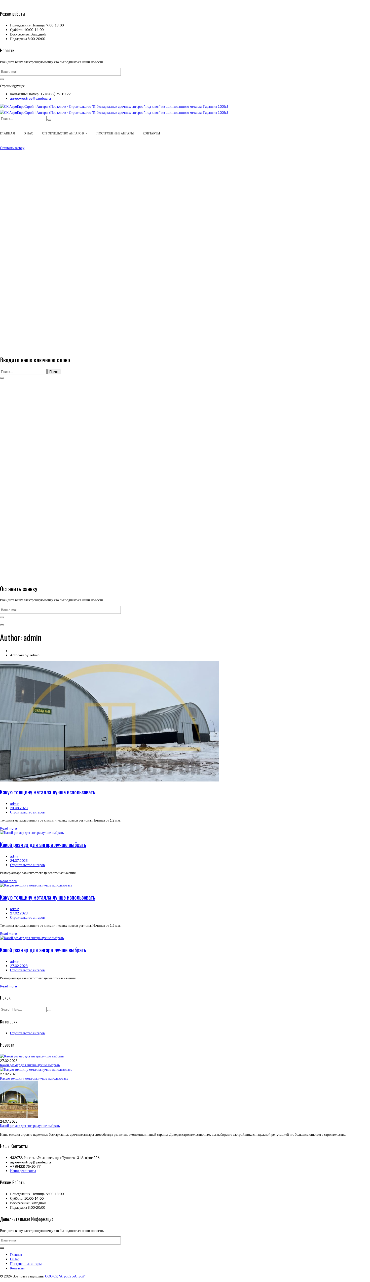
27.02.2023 (19, 913)
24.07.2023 (19, 860)
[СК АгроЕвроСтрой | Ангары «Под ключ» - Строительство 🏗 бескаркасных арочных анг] (114, 106)
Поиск (53, 372)
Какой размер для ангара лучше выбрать (43, 844)
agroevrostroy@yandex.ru (30, 98)
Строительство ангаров (27, 812)
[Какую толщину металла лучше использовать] (109, 780)
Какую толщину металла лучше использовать (47, 792)
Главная (16, 1254)
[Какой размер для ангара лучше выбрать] (32, 832)
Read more (8, 828)
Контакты (17, 1268)
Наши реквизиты (23, 1170)
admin (14, 803)
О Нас (14, 1259)
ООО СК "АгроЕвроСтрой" (65, 1276)
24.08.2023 (19, 808)
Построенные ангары (26, 1263)
